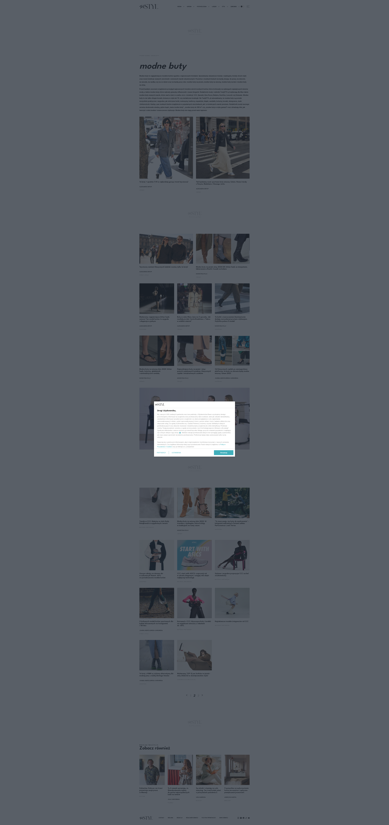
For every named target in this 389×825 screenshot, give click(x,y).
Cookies (169, 447)
